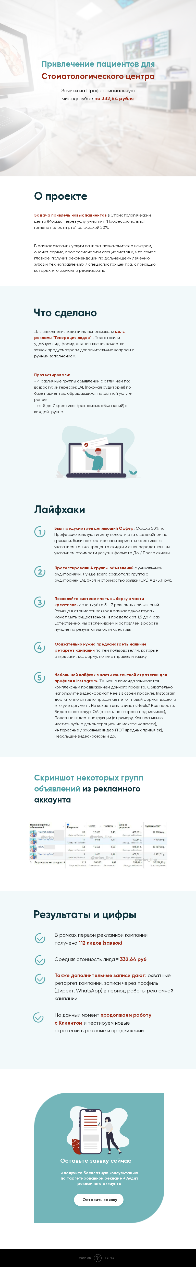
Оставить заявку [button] (99, 1199)
